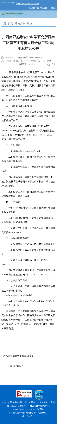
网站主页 (43, 8)
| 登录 (53, 8)
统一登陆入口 (28, 416)
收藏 (49, 61)
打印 (53, 64)
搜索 (34, 8)
